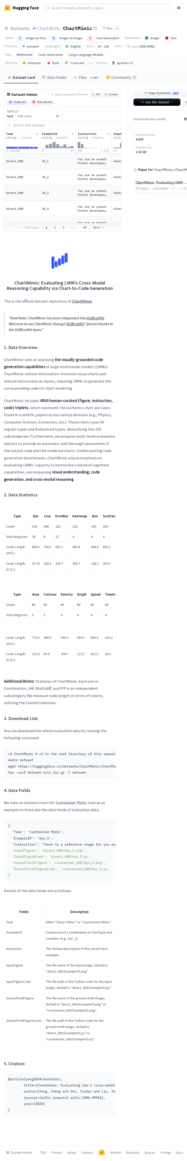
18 (117, 28)
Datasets (132, 1152)
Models (115, 1152)
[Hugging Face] (101, 1152)
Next (96, 227)
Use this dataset (157, 102)
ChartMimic (48, 28)
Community (123, 77)
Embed (113, 94)
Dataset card (24, 77)
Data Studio (57, 77)
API (98, 94)
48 (84, 227)
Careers (87, 1152)
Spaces (149, 1152)
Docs (179, 1152)
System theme (21, 1152)
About (71, 1152)
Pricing (166, 1152)
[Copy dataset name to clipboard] (95, 28)
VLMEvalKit (95, 317)
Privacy (57, 1152)
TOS (43, 1152)
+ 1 (91, 63)
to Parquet (71, 94)
